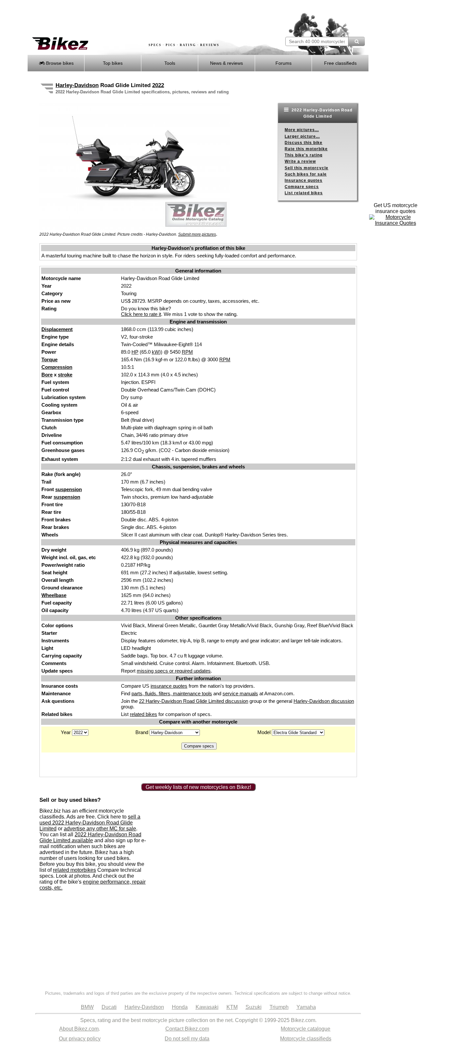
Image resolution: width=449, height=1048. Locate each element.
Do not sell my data (187, 1038)
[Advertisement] (147, 19)
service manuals (240, 693)
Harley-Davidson (77, 85)
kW (155, 352)
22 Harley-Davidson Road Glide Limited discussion (193, 701)
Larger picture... (302, 136)
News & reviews (226, 63)
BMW (87, 1007)
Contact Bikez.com (187, 1029)
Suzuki (254, 1007)
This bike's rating (303, 155)
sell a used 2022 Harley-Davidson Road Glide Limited (89, 822)
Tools (169, 63)
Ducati (109, 1007)
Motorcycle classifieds (305, 1038)
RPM (187, 352)
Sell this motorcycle (306, 168)
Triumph (279, 1007)
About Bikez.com (79, 1029)
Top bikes (113, 63)
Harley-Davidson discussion (324, 701)
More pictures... (302, 130)
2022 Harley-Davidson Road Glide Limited (321, 113)
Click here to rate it (141, 314)
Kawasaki (207, 1007)
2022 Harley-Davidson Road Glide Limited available (90, 837)
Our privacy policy (80, 1038)
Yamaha (306, 1007)
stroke (65, 374)
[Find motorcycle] (356, 41)
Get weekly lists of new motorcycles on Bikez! (198, 787)
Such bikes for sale (306, 174)
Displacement (57, 329)
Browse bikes (59, 63)
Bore (47, 374)
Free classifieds (340, 63)
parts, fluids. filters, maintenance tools (171, 693)
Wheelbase (53, 595)
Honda (180, 1007)
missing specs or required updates (174, 671)
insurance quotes (169, 686)
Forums (283, 63)
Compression (56, 367)
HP (134, 352)
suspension (68, 489)
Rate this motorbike (306, 149)
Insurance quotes (303, 180)
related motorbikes (74, 870)
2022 (158, 85)
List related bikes (304, 193)
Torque (49, 359)
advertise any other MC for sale (100, 828)
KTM (232, 1007)
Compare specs (302, 186)
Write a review (300, 161)
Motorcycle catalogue (305, 1029)
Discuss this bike (303, 142)
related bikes (143, 714)
